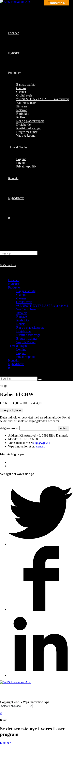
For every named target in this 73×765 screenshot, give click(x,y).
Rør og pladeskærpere (30, 327)
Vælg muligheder (11, 410)
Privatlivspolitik (26, 356)
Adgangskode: (9, 428)
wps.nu (40, 446)
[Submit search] (40, 379)
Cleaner (21, 298)
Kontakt (13, 360)
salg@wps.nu (41, 442)
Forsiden (13, 280)
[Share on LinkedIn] (40, 675)
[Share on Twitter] (40, 544)
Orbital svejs (24, 302)
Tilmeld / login (17, 346)
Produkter (14, 287)
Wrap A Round (25, 342)
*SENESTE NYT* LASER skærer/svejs (42, 305)
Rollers (20, 324)
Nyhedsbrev (16, 364)
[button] (5, 743)
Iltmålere (21, 313)
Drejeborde (23, 331)
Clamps (21, 294)
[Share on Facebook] (40, 609)
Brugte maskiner (26, 338)
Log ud (21, 353)
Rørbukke (22, 320)
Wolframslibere (26, 309)
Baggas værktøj (26, 291)
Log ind (21, 349)
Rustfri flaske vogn (28, 335)
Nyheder (13, 283)
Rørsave (21, 316)
